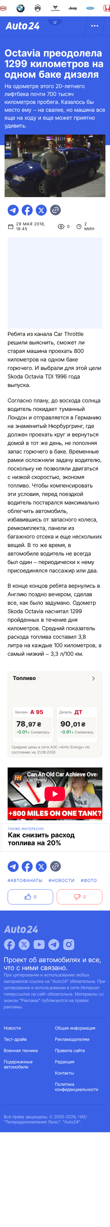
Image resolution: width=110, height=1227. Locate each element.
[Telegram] (53, 944)
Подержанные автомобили (18, 1064)
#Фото (89, 880)
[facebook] (27, 210)
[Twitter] (24, 944)
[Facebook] (9, 944)
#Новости (62, 880)
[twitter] (41, 210)
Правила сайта (70, 1050)
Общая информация (75, 1028)
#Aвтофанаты (25, 880)
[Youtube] (39, 944)
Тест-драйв (15, 1039)
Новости (12, 1028)
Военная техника (21, 1050)
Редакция (64, 1062)
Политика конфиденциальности (76, 1087)
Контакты (64, 1073)
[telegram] (13, 210)
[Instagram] (68, 944)
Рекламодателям (72, 1039)
